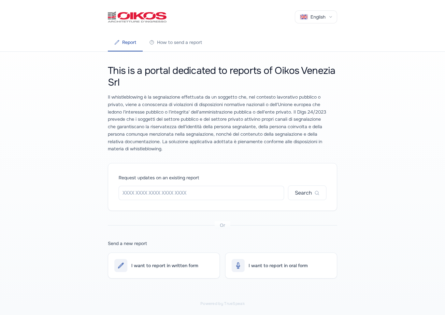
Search (303, 192)
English (317, 17)
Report (129, 42)
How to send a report (179, 42)
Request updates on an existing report (159, 178)
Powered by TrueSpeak (222, 303)
